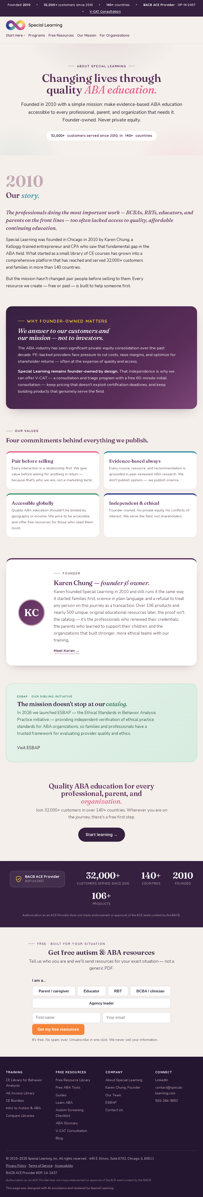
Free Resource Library (73, 1080)
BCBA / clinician (150, 991)
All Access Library (20, 1093)
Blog (59, 1138)
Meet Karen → (66, 650)
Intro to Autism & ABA (23, 1108)
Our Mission (86, 35)
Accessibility (64, 1166)
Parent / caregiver (54, 991)
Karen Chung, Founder (122, 1087)
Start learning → (102, 834)
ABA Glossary (67, 1123)
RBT (118, 991)
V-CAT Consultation (105, 11)
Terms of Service (40, 1166)
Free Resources (61, 35)
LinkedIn (161, 1080)
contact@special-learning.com (169, 1090)
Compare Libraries (20, 1115)
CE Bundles (15, 1100)
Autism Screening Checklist (69, 1113)
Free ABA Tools (68, 1087)
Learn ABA (64, 1102)
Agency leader (101, 1003)
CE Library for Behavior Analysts (24, 1083)
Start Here (15, 35)
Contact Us (114, 1110)
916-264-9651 (166, 1100)
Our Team (113, 1095)
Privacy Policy (16, 1166)
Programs (36, 35)
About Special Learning (123, 1080)
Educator (92, 991)
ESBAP (110, 1102)
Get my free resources (58, 1029)
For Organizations (114, 35)
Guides (61, 1095)
